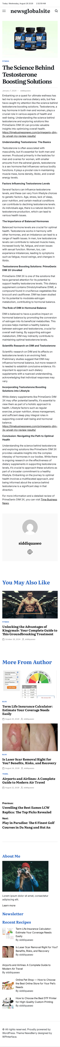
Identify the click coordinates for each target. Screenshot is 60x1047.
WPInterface (9, 1036)
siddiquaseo (25, 91)
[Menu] (4, 11)
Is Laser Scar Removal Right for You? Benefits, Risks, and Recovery (29, 761)
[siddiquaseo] (30, 524)
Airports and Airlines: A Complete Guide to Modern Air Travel (28, 780)
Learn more (8, 905)
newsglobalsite (30, 10)
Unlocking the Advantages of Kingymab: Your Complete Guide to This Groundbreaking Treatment (29, 630)
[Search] (56, 11)
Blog (4, 701)
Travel (5, 774)
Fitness (5, 61)
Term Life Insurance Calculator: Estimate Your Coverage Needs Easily (27, 710)
